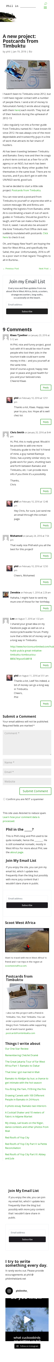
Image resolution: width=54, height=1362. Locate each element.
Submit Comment (35, 791)
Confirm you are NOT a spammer (25, 799)
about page (16, 852)
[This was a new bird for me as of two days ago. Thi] (27, 1319)
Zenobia (15, 592)
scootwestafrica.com (16, 965)
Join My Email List (21, 861)
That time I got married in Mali (22, 1072)
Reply (46, 387)
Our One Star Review (16, 1048)
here (17, 110)
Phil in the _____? (20, 830)
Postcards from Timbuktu (26, 190)
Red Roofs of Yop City (17, 1137)
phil (8, 51)
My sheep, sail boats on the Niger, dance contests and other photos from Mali (26, 1127)
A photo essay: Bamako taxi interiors (25, 1106)
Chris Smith (17, 432)
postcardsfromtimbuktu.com (20, 1033)
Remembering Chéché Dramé (21, 1055)
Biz (30, 51)
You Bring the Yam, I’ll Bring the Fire (25, 1089)
